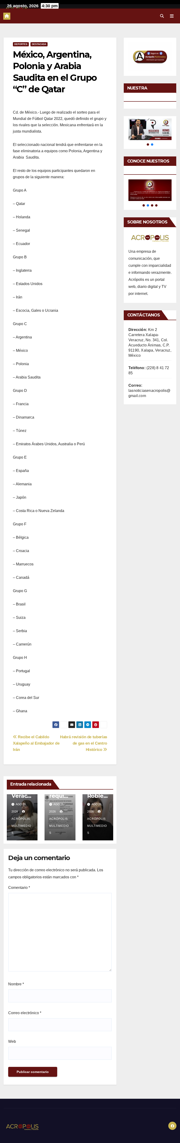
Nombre (16, 984)
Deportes (20, 44)
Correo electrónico (24, 1013)
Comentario (19, 888)
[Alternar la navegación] (171, 16)
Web (12, 1041)
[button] (162, 16)
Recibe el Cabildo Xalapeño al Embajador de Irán (36, 743)
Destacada (39, 44)
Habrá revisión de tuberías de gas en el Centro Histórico (83, 743)
